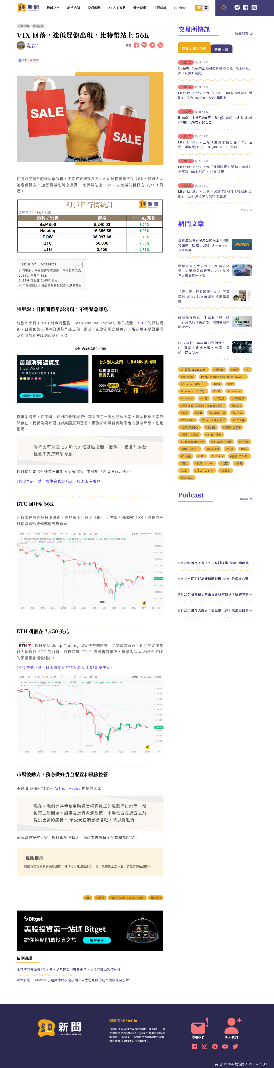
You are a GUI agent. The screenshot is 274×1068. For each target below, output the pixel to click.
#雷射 (198, 412)
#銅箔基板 (187, 477)
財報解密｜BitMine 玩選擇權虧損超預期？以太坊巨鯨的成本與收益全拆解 (73, 980)
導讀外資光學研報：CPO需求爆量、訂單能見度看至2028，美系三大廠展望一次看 (204, 270)
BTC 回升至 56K (35, 275)
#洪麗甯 (244, 441)
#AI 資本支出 (214, 434)
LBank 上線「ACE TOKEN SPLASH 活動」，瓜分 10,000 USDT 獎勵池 (215, 194)
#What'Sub (187, 419)
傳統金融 (38, 26)
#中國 (204, 398)
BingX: (184, 117)
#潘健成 (219, 369)
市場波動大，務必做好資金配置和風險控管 (52, 285)
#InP (230, 383)
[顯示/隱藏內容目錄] (77, 264)
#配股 (229, 448)
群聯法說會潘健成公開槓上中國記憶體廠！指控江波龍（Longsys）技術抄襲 (204, 245)
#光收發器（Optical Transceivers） (202, 405)
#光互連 (219, 398)
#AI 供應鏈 (187, 376)
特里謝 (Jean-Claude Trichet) (127, 897)
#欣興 (238, 463)
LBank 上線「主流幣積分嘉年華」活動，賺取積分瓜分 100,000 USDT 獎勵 (215, 144)
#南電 (184, 463)
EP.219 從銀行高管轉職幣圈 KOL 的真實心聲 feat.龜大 (215, 578)
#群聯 (234, 369)
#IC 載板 (186, 456)
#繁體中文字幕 (232, 427)
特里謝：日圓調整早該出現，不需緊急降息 (51, 270)
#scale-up (187, 398)
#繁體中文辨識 (190, 434)
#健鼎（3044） (239, 456)
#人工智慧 (238, 420)
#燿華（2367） (204, 470)
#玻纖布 (225, 470)
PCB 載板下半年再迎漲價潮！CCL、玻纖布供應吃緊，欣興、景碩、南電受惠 (204, 347)
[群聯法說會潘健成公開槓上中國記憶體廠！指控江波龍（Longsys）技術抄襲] (242, 249)
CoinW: (184, 68)
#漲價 (184, 470)
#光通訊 (236, 405)
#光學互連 (238, 398)
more (244, 209)
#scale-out (234, 390)
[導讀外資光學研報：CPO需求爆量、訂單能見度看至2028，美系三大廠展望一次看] (242, 274)
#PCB (201, 455)
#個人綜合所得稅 (221, 441)
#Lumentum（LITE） (193, 391)
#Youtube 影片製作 (213, 420)
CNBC (139, 323)
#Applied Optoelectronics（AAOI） (223, 376)
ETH (87, 897)
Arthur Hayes (67, 788)
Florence (32, 44)
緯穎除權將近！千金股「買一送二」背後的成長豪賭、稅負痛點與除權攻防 (204, 322)
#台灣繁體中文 (190, 427)
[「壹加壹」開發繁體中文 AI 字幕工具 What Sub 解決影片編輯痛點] (242, 300)
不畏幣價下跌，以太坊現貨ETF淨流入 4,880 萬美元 (64, 668)
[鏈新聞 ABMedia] (28, 11)
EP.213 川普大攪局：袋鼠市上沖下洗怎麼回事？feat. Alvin (215, 610)
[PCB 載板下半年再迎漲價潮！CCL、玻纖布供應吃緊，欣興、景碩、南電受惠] (242, 351)
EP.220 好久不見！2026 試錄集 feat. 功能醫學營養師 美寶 (215, 562)
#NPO (216, 390)
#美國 (184, 412)
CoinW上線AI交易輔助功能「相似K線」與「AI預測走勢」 (215, 70)
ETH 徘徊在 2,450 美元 (40, 280)
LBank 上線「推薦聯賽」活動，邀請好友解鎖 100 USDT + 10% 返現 (215, 169)
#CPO (216, 383)
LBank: (184, 92)
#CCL (244, 448)
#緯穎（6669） (190, 448)
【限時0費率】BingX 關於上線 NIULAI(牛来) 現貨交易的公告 (215, 120)
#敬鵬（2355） (204, 463)
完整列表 (241, 33)
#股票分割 (212, 448)
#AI (247, 369)
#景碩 (224, 463)
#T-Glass (217, 455)
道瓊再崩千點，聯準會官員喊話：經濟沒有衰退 (59, 481)
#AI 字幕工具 (217, 412)
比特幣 (100, 897)
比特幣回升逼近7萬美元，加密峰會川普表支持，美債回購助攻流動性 (69, 970)
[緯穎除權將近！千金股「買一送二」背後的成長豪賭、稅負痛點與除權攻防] (242, 326)
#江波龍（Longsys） (194, 369)
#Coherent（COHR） (193, 383)
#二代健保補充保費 (192, 441)
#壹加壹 (211, 427)
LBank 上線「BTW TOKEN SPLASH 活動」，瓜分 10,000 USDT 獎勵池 (215, 95)
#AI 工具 (237, 412)
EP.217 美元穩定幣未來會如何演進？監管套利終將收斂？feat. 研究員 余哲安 (215, 594)
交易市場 (23, 26)
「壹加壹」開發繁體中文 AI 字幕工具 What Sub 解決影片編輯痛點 (204, 296)
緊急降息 (155, 897)
